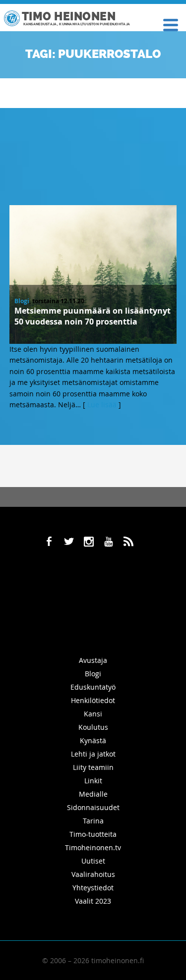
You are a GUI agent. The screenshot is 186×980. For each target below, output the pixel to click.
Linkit (93, 780)
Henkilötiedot (93, 700)
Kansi (93, 713)
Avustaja (93, 660)
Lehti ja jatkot (93, 754)
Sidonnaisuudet (93, 807)
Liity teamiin (93, 767)
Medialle (93, 794)
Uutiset (93, 861)
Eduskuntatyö (93, 687)
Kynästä (93, 740)
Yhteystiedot (93, 887)
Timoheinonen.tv (93, 847)
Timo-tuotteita (93, 834)
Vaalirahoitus (93, 874)
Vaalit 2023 (93, 901)
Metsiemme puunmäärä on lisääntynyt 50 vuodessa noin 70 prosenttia (92, 316)
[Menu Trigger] (170, 24)
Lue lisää (102, 404)
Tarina (93, 820)
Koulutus (93, 727)
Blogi (21, 301)
